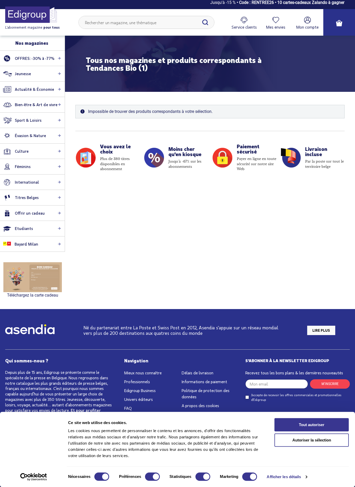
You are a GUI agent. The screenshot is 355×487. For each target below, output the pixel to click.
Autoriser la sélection (311, 440)
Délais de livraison (197, 372)
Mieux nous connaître (143, 372)
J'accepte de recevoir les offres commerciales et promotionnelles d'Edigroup (296, 397)
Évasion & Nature (30, 135)
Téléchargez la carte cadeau (32, 295)
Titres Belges (27, 197)
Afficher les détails (284, 477)
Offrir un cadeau (30, 213)
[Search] (205, 22)
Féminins (23, 166)
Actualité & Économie (34, 89)
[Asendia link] (30, 330)
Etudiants (24, 228)
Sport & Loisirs (28, 120)
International (27, 182)
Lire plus (321, 330)
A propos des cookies (200, 405)
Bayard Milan (26, 244)
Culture (22, 151)
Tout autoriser (311, 424)
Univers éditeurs (138, 399)
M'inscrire (330, 384)
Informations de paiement (204, 381)
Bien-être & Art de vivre (36, 104)
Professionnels (137, 381)
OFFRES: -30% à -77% (34, 58)
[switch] (152, 476)
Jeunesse (23, 73)
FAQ (128, 408)
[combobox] (146, 22)
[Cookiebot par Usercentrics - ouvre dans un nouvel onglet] (33, 477)
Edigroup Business (140, 390)
